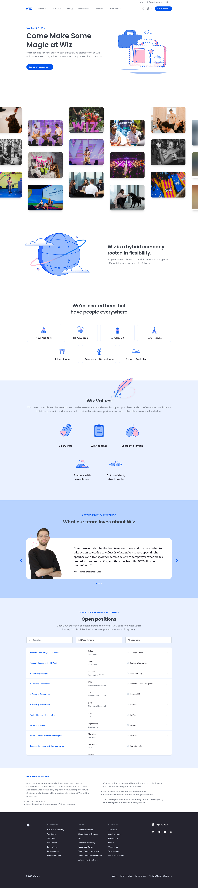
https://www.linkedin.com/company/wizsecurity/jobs (50, 804)
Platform (40, 8)
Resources (82, 8)
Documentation (54, 855)
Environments (53, 851)
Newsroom (113, 838)
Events (111, 842)
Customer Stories (85, 829)
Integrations (52, 847)
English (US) (161, 824)
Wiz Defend (52, 842)
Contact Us (113, 847)
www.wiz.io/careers (35, 801)
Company (114, 8)
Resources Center (85, 847)
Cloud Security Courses (88, 834)
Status (114, 876)
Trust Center (113, 851)
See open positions (38, 66)
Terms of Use (140, 876)
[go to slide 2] (99, 583)
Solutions (55, 8)
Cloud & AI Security (55, 829)
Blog (79, 838)
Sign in (143, 2)
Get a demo (162, 8)
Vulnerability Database (88, 860)
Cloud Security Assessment (90, 855)
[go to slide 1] (96, 583)
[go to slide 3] (101, 583)
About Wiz (112, 829)
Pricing (70, 8)
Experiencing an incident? (160, 2)
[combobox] (99, 640)
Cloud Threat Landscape (88, 851)
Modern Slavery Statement (160, 876)
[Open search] (143, 8)
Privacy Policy (126, 876)
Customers (98, 8)
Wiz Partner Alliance (117, 855)
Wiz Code (51, 834)
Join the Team (114, 834)
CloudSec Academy (86, 842)
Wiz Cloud (51, 838)
